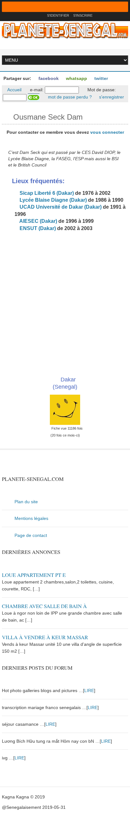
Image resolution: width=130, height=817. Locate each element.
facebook (48, 78)
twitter (100, 78)
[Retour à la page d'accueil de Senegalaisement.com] (40, 15)
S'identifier (58, 15)
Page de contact (31, 535)
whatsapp (76, 78)
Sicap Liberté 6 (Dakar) (46, 193)
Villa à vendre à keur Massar (45, 637)
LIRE (89, 690)
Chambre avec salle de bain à (44, 606)
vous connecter (107, 132)
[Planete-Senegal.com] (65, 30)
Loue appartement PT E (34, 574)
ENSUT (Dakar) (37, 228)
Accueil (13, 89)
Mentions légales (31, 518)
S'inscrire (82, 15)
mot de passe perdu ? (69, 96)
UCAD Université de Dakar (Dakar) (60, 207)
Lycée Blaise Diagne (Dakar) (52, 200)
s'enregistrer (111, 96)
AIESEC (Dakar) (37, 221)
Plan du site (26, 501)
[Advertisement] (65, 302)
